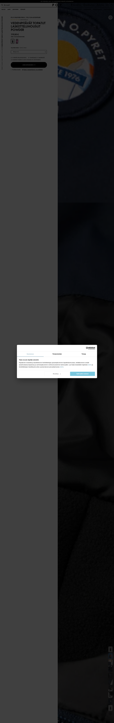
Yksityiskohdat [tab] (57, 354)
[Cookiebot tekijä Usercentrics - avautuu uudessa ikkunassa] (87, 348)
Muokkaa (56, 374)
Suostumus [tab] (30, 354)
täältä (89, 365)
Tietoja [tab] (84, 354)
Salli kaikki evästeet (82, 374)
